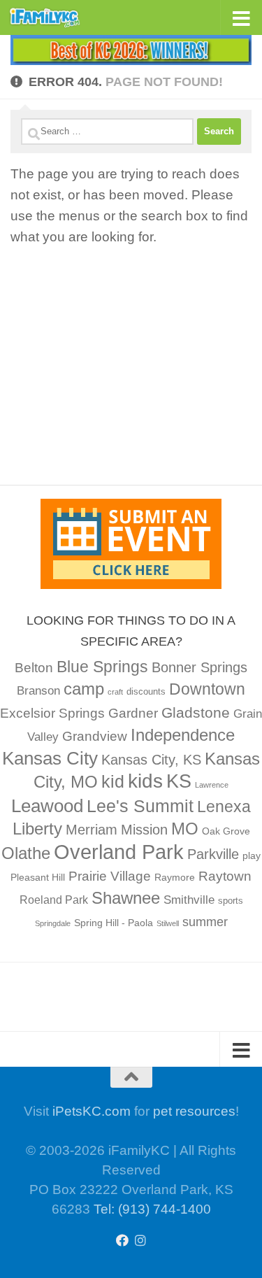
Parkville (213, 854)
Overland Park (119, 851)
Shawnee (126, 897)
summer (205, 922)
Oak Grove (226, 831)
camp (84, 688)
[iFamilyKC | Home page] (57, 17)
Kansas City (50, 758)
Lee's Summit (140, 806)
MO (184, 828)
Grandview (94, 736)
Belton (34, 667)
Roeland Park (54, 900)
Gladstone (195, 712)
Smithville (188, 900)
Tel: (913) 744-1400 (152, 1209)
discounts (146, 692)
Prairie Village (109, 876)
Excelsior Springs (52, 713)
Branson (38, 690)
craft (115, 692)
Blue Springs (102, 667)
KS (178, 781)
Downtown (207, 689)
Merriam (91, 829)
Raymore (174, 877)
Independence (183, 734)
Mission (144, 829)
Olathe (25, 853)
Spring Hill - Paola (113, 922)
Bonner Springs (199, 667)
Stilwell (168, 923)
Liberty (37, 828)
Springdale (53, 923)
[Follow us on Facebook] (122, 1240)
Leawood (47, 805)
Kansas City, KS (151, 759)
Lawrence (211, 785)
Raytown (225, 876)
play (251, 855)
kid (112, 781)
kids (145, 781)
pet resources (194, 1111)
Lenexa (224, 806)
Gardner (133, 713)
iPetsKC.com (91, 1111)
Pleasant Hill (37, 877)
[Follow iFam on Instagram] (140, 1240)
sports (230, 901)
